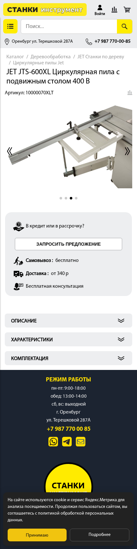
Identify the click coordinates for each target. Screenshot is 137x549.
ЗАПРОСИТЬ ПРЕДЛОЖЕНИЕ (68, 244)
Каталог (15, 57)
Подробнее (100, 534)
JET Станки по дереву (100, 57)
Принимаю (37, 535)
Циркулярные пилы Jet (38, 63)
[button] (99, 9)
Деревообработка (51, 57)
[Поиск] (124, 26)
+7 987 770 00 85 (68, 429)
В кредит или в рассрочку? (55, 226)
